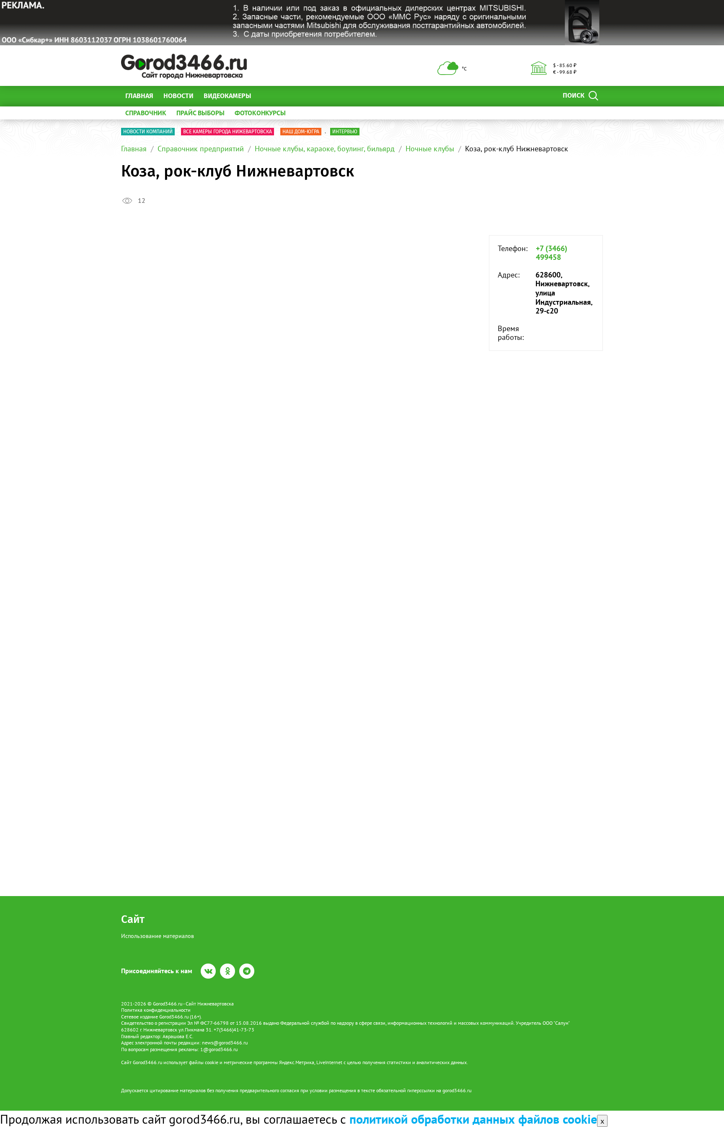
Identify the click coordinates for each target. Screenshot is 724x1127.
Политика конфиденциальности (156, 1010)
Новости (178, 96)
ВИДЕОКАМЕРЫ (227, 96)
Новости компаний (148, 132)
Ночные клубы (430, 148)
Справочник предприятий (201, 148)
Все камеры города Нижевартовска (227, 132)
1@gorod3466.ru (219, 1049)
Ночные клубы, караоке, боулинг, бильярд (325, 148)
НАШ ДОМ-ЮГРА (300, 132)
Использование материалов (157, 936)
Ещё (267, 96)
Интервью (344, 132)
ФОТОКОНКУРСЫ (260, 113)
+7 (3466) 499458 (551, 253)
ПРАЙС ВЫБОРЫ (200, 113)
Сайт (133, 919)
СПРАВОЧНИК (145, 113)
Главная (139, 96)
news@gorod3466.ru (225, 1042)
